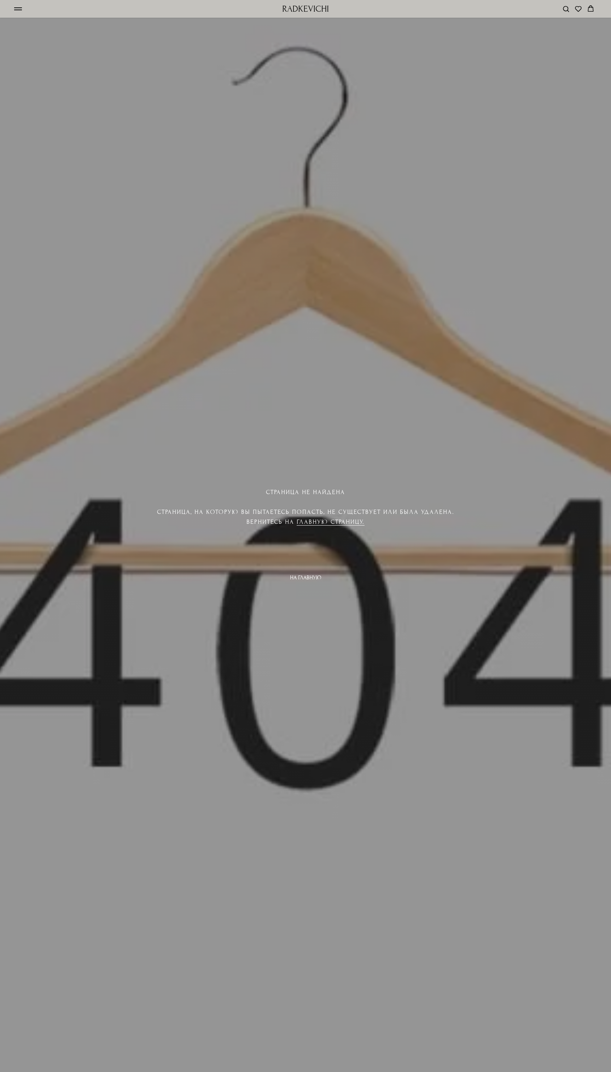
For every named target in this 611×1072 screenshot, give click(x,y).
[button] (566, 8)
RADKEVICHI (305, 9)
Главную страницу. (331, 521)
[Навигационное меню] (18, 8)
